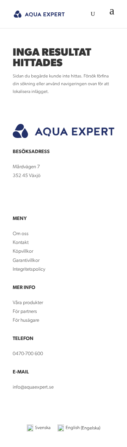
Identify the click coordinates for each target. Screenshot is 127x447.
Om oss (21, 234)
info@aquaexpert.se (33, 387)
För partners (25, 311)
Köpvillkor (23, 251)
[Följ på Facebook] (18, 196)
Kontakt (21, 242)
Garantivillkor (26, 260)
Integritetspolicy (29, 269)
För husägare (26, 320)
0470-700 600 (28, 354)
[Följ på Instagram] (32, 196)
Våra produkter (28, 303)
